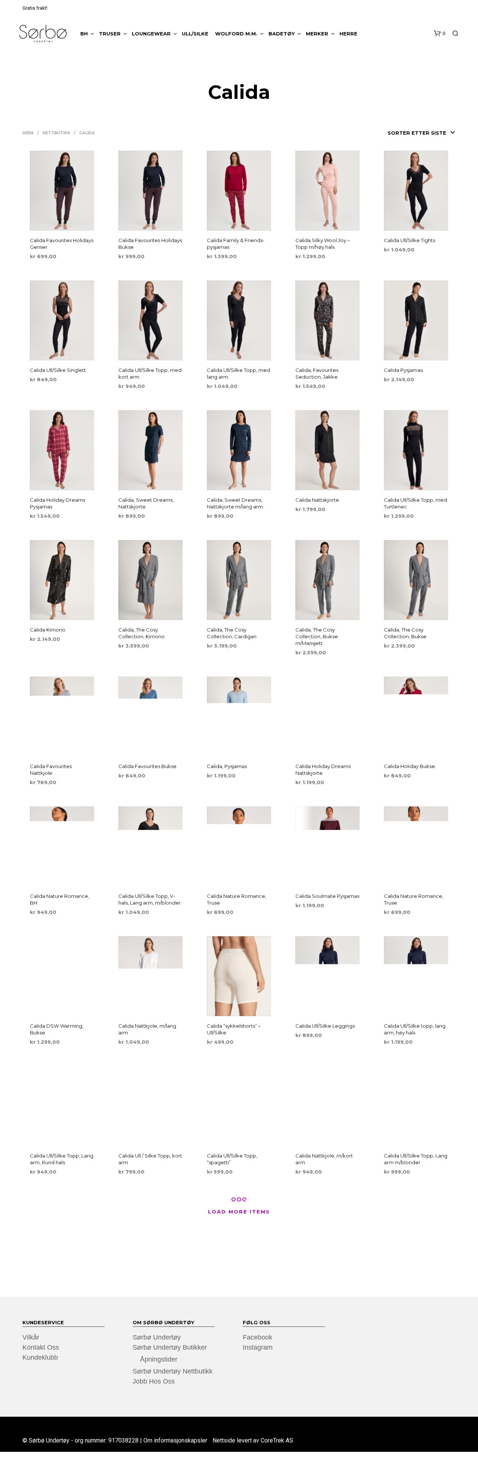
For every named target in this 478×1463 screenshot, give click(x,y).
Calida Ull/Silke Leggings (325, 1026)
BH (84, 34)
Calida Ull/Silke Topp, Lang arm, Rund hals (61, 1159)
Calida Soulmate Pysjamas (327, 896)
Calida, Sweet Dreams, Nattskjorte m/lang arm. (235, 503)
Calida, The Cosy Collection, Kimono (141, 633)
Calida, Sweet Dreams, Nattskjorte (146, 503)
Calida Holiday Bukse (409, 766)
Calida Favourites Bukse (147, 766)
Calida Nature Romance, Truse (236, 899)
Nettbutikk (56, 133)
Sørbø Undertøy (157, 1337)
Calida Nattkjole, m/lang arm (147, 1029)
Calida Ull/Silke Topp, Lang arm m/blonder (415, 1159)
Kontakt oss (40, 1347)
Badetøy (282, 34)
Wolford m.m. (236, 34)
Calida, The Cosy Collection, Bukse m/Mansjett (316, 636)
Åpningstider (158, 1359)
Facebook (257, 1337)
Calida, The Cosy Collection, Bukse (405, 633)
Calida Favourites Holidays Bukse (150, 243)
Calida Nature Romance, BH (59, 899)
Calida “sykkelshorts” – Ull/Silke (234, 1029)
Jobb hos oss (154, 1381)
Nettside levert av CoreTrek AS (252, 1440)
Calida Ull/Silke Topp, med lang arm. (238, 373)
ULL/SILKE (195, 34)
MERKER (317, 34)
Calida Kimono (47, 630)
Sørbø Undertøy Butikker (170, 1347)
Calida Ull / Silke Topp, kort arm (150, 1159)
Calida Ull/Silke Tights (409, 240)
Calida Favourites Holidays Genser (61, 243)
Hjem (28, 133)
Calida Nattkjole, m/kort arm (324, 1159)
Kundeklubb (40, 1357)
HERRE (348, 34)
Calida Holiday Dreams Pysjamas (57, 503)
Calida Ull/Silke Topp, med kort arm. (149, 373)
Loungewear (151, 34)
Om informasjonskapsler (175, 1440)
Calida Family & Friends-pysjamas (235, 243)
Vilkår (30, 1337)
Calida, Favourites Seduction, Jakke (316, 373)
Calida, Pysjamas (227, 766)
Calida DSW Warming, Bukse (56, 1029)
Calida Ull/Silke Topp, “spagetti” (232, 1159)
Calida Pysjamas (403, 370)
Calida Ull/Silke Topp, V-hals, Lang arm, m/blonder (149, 899)
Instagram (258, 1347)
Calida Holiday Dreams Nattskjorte (323, 769)
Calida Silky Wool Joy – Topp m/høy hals (322, 243)
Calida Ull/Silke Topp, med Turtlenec (415, 503)
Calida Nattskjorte (317, 500)
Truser (110, 34)
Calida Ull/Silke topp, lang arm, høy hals (415, 1029)
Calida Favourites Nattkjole (51, 769)
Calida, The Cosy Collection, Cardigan (232, 633)
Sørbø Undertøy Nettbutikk (172, 1371)
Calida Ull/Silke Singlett (58, 370)
